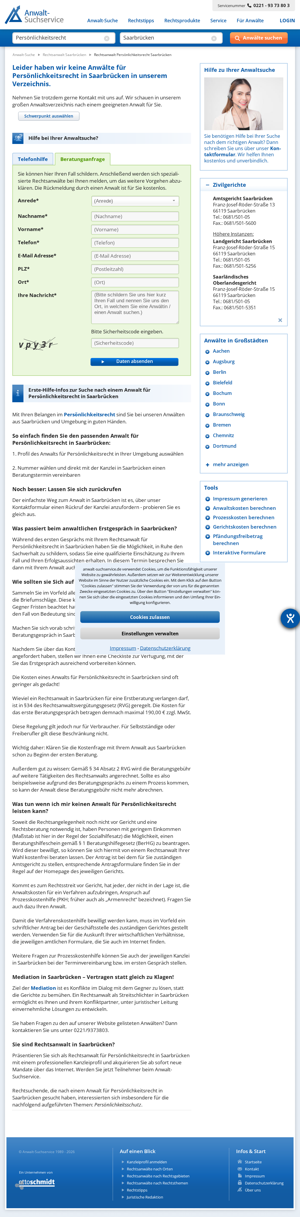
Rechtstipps (141, 20)
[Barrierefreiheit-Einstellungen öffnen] (290, 618)
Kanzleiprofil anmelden (147, 1162)
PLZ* (24, 268)
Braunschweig (229, 414)
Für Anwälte (250, 20)
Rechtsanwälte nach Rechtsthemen (157, 1183)
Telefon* (28, 242)
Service (218, 20)
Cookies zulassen (150, 617)
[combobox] (135, 201)
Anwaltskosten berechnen (244, 508)
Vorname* (30, 229)
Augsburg (224, 362)
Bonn (219, 404)
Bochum (222, 393)
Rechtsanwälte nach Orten (150, 1169)
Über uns (253, 1190)
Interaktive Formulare (239, 552)
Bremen (222, 425)
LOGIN (287, 20)
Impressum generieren (240, 498)
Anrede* (28, 200)
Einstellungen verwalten (150, 633)
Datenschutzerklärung (165, 647)
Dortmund (224, 446)
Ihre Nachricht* (37, 295)
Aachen (221, 351)
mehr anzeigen (231, 464)
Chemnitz (223, 435)
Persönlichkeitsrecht (89, 414)
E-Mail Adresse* (37, 255)
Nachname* (32, 216)
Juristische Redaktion (145, 1197)
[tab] (48, 116)
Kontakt (252, 1169)
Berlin (219, 372)
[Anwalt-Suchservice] (37, 15)
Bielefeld (222, 383)
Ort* (23, 282)
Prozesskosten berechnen (244, 517)
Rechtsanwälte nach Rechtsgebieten (158, 1176)
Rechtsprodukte (182, 20)
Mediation (43, 988)
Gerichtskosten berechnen (245, 526)
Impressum (123, 647)
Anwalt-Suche (102, 20)
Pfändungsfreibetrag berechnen (237, 539)
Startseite (253, 1162)
